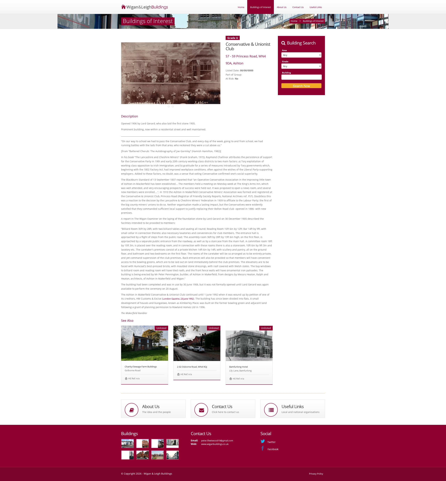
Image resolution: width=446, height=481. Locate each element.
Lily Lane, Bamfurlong (240, 370)
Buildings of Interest (260, 7)
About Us (281, 7)
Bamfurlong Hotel (238, 366)
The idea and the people (156, 412)
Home (241, 7)
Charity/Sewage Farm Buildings (141, 366)
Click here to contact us (225, 412)
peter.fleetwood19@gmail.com (217, 440)
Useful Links (316, 7)
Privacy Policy (316, 473)
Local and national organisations (301, 412)
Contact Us (298, 7)
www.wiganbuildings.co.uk (215, 444)
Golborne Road (132, 370)
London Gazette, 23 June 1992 (178, 298)
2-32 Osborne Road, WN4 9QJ (192, 366)
